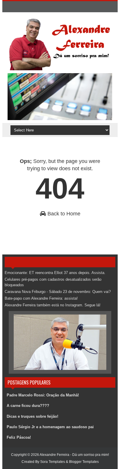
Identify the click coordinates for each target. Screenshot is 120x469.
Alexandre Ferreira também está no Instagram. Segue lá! (52, 305)
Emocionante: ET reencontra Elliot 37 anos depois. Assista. (55, 272)
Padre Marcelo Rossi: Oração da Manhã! (43, 395)
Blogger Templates (84, 462)
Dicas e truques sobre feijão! (32, 416)
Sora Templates (52, 462)
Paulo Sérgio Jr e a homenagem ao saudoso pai (50, 427)
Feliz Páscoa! (19, 437)
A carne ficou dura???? (28, 405)
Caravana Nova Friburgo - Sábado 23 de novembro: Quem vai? (58, 291)
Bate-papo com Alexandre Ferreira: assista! (41, 298)
